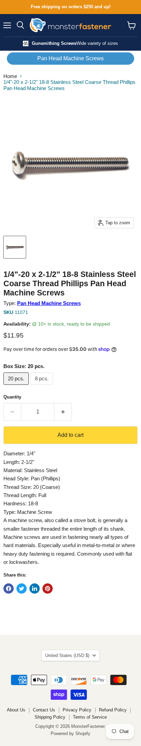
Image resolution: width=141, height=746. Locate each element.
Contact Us (44, 709)
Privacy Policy (77, 709)
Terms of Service (90, 717)
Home (10, 76)
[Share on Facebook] (8, 588)
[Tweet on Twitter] (21, 588)
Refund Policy (113, 709)
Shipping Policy (50, 717)
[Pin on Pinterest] (47, 588)
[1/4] (15, 247)
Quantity (12, 397)
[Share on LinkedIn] (34, 588)
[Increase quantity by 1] (63, 412)
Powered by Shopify (70, 733)
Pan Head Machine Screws (70, 58)
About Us (16, 709)
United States (67, 655)
